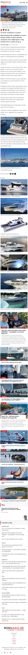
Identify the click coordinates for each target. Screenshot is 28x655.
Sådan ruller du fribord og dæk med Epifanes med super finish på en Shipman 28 (11, 509)
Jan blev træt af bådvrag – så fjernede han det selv (13, 464)
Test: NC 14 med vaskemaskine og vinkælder (10, 215)
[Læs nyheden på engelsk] (1, 30)
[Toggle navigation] (27, 2)
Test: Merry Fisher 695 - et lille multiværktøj (10, 196)
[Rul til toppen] (26, 653)
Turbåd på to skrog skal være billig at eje (10, 234)
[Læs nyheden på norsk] (6, 30)
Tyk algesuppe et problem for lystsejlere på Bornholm (13, 500)
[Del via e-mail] (15, 174)
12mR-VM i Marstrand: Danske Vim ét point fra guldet (12, 482)
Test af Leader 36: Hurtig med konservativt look (11, 252)
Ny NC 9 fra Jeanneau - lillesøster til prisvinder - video (13, 309)
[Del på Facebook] (10, 174)
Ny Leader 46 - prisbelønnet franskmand (10, 290)
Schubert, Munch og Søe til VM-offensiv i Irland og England (13, 446)
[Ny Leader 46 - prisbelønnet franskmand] (14, 281)
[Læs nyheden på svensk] (8, 30)
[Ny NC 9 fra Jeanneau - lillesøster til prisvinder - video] (14, 300)
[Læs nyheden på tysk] (3, 30)
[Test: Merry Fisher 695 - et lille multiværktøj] (14, 187)
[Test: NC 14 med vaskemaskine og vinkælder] (14, 206)
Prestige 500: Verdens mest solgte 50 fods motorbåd (12, 271)
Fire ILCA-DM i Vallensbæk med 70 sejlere (11, 362)
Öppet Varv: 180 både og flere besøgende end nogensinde (10, 417)
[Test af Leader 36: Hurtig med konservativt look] (14, 244)
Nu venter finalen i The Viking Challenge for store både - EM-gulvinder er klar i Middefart (12, 399)
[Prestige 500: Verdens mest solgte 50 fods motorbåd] (14, 262)
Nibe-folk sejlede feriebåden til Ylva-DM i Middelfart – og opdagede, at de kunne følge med (13, 332)
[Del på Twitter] (13, 174)
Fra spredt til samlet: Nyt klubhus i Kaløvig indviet (14, 599)
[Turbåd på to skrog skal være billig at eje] (14, 225)
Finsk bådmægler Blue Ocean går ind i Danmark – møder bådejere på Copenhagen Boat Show (13, 381)
